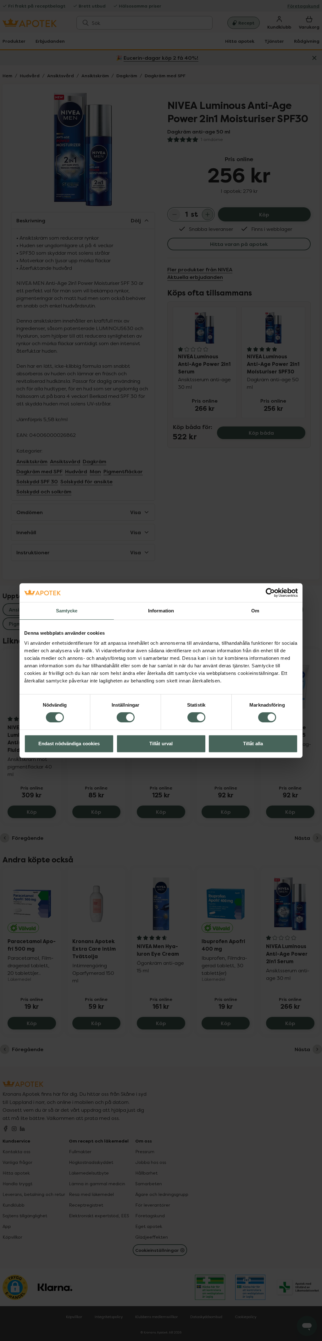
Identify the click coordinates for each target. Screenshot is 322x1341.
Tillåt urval (161, 743)
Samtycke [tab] (67, 610)
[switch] (126, 717)
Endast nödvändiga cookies (69, 743)
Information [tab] (161, 610)
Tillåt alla (253, 743)
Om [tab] (255, 610)
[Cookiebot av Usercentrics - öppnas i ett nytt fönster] (270, 592)
